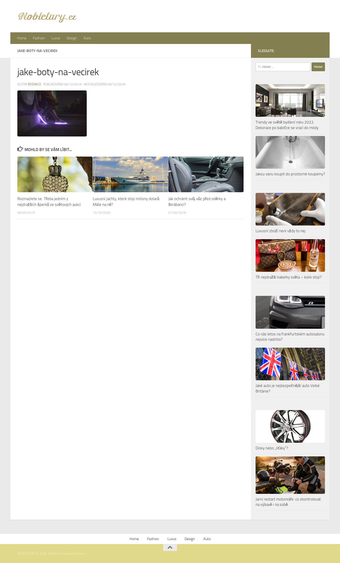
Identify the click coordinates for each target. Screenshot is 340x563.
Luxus (55, 38)
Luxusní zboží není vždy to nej (281, 231)
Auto (87, 38)
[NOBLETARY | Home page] (47, 16)
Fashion (39, 38)
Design (72, 38)
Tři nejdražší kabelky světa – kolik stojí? (289, 277)
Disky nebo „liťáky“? (272, 448)
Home (21, 38)
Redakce (34, 84)
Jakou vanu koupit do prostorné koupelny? (290, 174)
